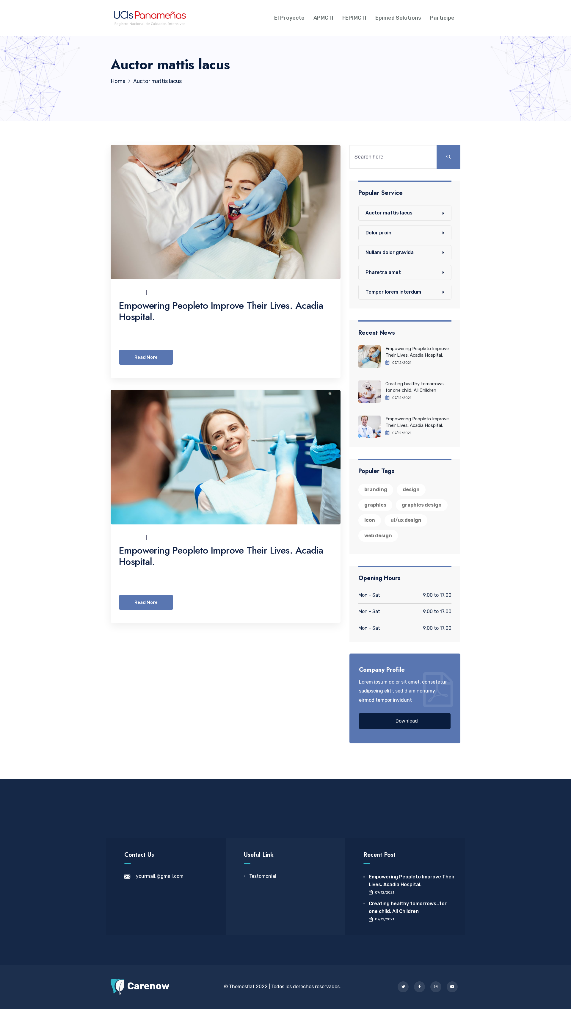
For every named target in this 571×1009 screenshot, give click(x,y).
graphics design (422, 505)
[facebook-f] (419, 986)
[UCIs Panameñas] (150, 18)
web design (378, 535)
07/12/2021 (162, 292)
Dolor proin (378, 233)
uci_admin (131, 292)
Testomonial (262, 876)
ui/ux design (405, 520)
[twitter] (403, 986)
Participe (442, 18)
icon (369, 520)
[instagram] (435, 986)
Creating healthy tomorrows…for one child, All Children (415, 387)
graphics (375, 505)
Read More (146, 357)
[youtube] (452, 986)
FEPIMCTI (354, 18)
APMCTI (323, 18)
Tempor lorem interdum (393, 292)
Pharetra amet (383, 272)
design (411, 489)
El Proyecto (289, 18)
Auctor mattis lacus (388, 213)
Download (407, 721)
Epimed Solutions (398, 18)
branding (375, 489)
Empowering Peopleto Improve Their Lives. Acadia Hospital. (221, 311)
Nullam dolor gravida (389, 252)
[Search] (448, 157)
